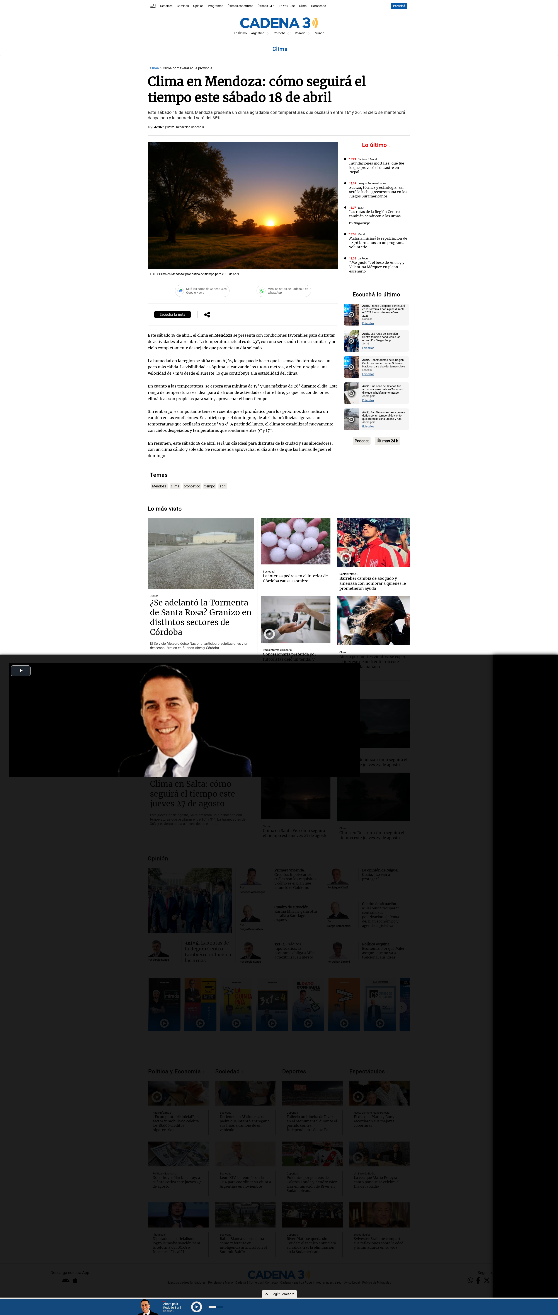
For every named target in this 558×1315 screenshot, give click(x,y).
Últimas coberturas (240, 6)
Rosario (300, 33)
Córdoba (280, 33)
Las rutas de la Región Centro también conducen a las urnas (375, 213)
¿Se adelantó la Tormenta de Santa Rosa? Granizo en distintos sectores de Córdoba (201, 617)
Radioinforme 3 (348, 574)
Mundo (319, 33)
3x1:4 (361, 207)
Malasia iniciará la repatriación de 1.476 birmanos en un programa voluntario (378, 242)
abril (222, 486)
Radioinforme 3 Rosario (277, 649)
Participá (399, 6)
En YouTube (287, 6)
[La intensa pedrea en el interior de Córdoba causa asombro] (295, 541)
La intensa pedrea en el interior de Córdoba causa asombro (295, 578)
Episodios (368, 323)
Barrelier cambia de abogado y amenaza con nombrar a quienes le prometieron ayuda (372, 583)
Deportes (166, 6)
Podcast (362, 441)
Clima (303, 6)
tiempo (209, 486)
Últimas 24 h (266, 6)
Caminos (183, 6)
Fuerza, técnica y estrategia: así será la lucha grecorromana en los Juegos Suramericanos (378, 191)
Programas (215, 6)
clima (175, 486)
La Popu (363, 258)
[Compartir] (207, 315)
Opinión (198, 6)
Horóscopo (318, 6)
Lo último (375, 145)
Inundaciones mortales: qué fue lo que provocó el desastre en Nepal (376, 167)
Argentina (257, 33)
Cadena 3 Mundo (368, 159)
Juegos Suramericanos (372, 183)
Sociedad (268, 571)
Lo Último (240, 33)
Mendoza (159, 486)
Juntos (154, 596)
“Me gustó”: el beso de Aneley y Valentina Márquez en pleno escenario (376, 266)
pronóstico (192, 486)
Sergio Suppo (362, 223)
